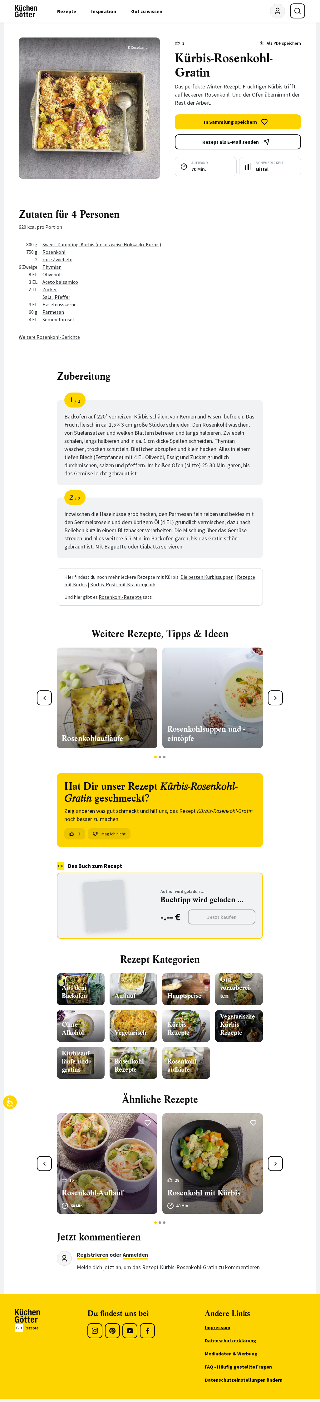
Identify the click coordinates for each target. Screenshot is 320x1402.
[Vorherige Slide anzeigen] (44, 697)
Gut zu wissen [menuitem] (146, 11)
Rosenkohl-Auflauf (92, 1193)
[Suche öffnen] (297, 10)
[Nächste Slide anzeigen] (275, 697)
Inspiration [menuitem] (103, 11)
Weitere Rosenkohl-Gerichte (49, 337)
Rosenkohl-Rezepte (120, 597)
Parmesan (53, 312)
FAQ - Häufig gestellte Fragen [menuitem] (238, 1367)
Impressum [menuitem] (217, 1327)
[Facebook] (147, 1330)
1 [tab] (156, 757)
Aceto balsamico (60, 282)
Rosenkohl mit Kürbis (203, 1193)
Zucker (49, 289)
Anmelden (135, 1254)
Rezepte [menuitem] (66, 11)
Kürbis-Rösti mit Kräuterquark (122, 584)
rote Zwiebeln (57, 259)
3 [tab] (164, 757)
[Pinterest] (112, 1330)
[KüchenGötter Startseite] (26, 11)
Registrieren (92, 1254)
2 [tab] (160, 757)
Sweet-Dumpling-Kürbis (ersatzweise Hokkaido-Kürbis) (101, 244)
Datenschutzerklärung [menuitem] (230, 1340)
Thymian (52, 267)
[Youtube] (129, 1330)
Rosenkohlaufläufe (92, 739)
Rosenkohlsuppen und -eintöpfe (206, 734)
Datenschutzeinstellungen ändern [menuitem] (244, 1380)
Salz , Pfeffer (56, 297)
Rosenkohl (54, 252)
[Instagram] (94, 1330)
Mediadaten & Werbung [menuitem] (231, 1353)
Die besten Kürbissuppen (207, 577)
